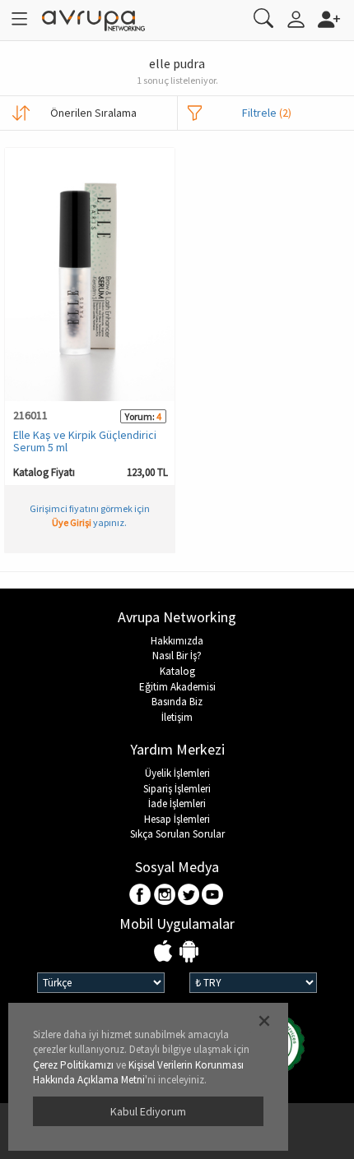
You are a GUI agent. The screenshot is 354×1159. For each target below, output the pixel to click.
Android (189, 952)
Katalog (177, 671)
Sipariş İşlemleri (177, 789)
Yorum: (140, 416)
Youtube (213, 895)
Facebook (141, 895)
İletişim (177, 717)
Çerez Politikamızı (73, 1065)
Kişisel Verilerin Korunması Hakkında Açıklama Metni (138, 1072)
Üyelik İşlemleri (177, 773)
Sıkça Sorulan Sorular (177, 834)
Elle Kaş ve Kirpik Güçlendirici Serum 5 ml (84, 441)
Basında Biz (177, 702)
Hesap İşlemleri (177, 819)
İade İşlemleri (177, 803)
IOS (165, 952)
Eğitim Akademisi (177, 687)
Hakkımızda (177, 641)
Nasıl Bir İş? (177, 656)
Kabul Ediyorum (148, 1111)
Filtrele (266, 112)
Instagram (165, 895)
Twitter (189, 895)
